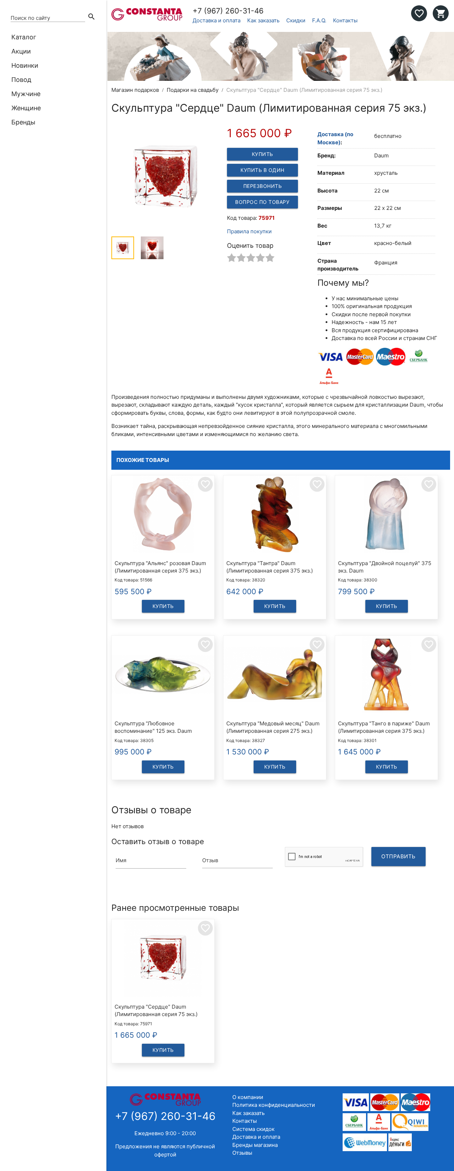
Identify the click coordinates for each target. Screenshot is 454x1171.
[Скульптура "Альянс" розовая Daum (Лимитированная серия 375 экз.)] (163, 515)
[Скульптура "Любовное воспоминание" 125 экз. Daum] (163, 675)
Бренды (23, 122)
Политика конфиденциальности (273, 1105)
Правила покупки (249, 231)
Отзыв (210, 860)
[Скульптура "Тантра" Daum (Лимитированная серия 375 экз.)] (274, 515)
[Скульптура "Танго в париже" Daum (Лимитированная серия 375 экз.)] (386, 675)
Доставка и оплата (216, 20)
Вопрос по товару (262, 202)
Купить (262, 154)
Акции (21, 51)
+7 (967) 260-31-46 (228, 10)
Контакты (345, 20)
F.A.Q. (319, 20)
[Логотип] (146, 18)
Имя (121, 860)
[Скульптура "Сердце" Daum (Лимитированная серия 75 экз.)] (163, 959)
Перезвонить (262, 186)
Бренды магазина (255, 1145)
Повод (21, 79)
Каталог (23, 37)
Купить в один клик (262, 172)
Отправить (398, 856)
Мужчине (25, 93)
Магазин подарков (135, 90)
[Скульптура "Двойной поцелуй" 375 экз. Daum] (386, 515)
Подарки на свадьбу (192, 90)
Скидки (295, 20)
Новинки (24, 65)
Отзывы (242, 1152)
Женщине (26, 108)
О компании (247, 1097)
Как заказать (263, 20)
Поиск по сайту (30, 18)
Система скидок (253, 1129)
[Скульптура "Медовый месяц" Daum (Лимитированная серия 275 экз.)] (274, 675)
